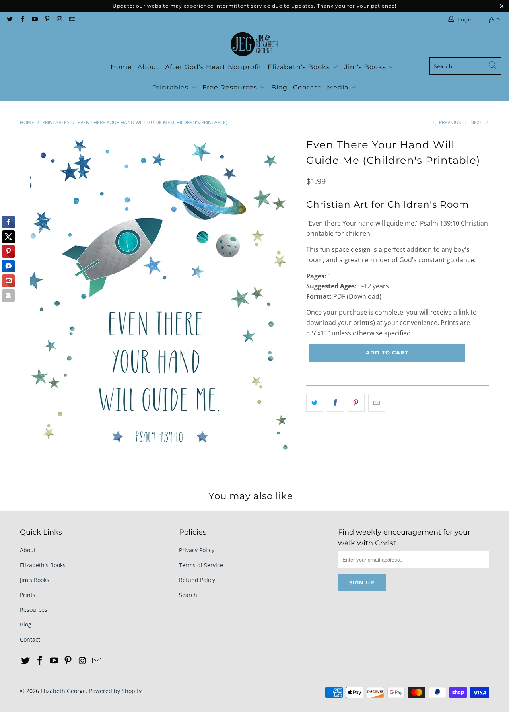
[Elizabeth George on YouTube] (34, 19)
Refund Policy (197, 580)
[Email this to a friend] (376, 403)
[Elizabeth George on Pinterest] (46, 19)
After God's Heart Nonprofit (213, 67)
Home (121, 67)
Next (477, 122)
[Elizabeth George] (254, 44)
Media (338, 87)
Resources (33, 609)
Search (188, 595)
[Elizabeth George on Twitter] (9, 19)
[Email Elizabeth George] (71, 19)
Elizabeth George (63, 690)
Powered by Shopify (115, 690)
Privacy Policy (196, 550)
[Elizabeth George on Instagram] (59, 19)
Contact (307, 87)
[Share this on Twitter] (314, 403)
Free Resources (230, 87)
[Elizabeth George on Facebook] (21, 19)
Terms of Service (201, 565)
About (148, 67)
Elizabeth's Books (300, 67)
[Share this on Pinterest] (356, 403)
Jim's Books (366, 67)
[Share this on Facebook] (335, 403)
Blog (279, 87)
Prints (27, 595)
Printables (171, 87)
